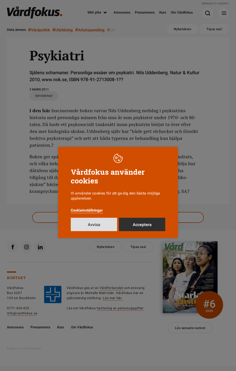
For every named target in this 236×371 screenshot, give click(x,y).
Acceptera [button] (142, 224)
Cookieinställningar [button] (87, 210)
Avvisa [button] (94, 224)
